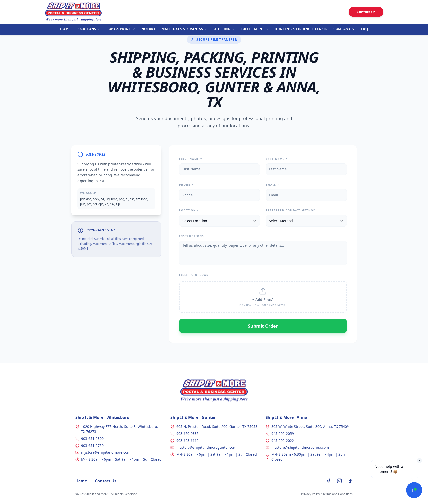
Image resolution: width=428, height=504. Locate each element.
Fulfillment (252, 29)
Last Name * (277, 159)
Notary (148, 29)
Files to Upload (194, 275)
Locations (86, 29)
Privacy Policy (310, 494)
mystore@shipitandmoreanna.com (300, 447)
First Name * (190, 159)
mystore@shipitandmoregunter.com (206, 447)
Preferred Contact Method (291, 210)
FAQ (364, 29)
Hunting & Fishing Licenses (301, 29)
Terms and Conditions (338, 494)
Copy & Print (119, 29)
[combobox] (219, 221)
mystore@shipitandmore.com (105, 452)
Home (65, 29)
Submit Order (263, 326)
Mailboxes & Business (182, 29)
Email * (272, 184)
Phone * (186, 184)
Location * (189, 210)
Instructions (191, 236)
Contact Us (366, 11)
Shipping (222, 29)
